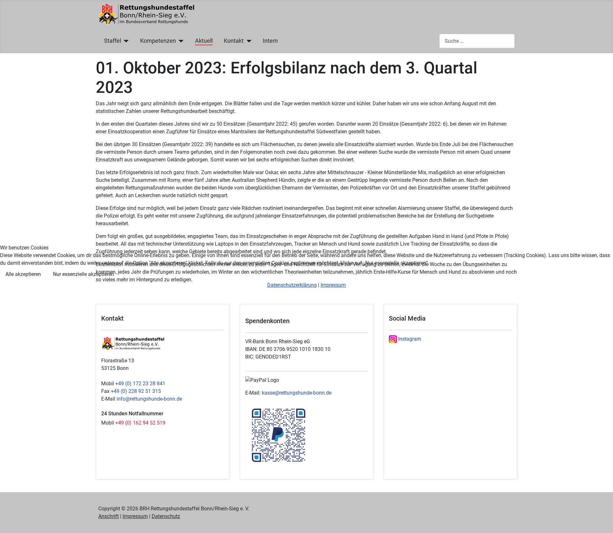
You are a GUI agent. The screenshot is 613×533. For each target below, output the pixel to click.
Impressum (333, 285)
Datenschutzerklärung (292, 285)
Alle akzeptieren (23, 274)
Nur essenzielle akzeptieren (83, 274)
